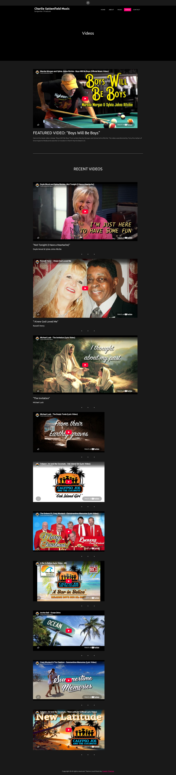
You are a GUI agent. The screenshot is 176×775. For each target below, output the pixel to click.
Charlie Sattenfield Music (52, 8)
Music (120, 9)
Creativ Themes (108, 771)
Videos (127, 9)
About (111, 9)
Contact (136, 9)
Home (103, 9)
